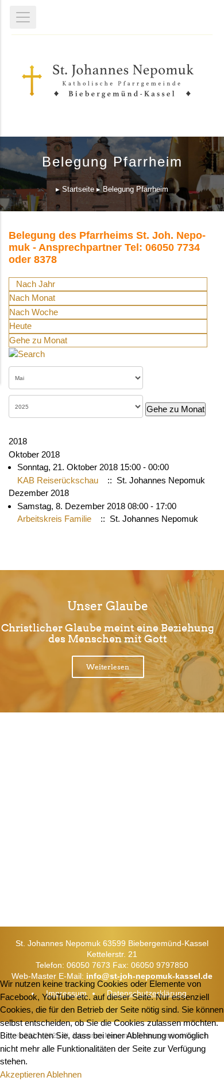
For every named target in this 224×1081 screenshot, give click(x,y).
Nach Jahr (35, 284)
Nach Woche (33, 312)
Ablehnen (64, 1074)
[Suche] (27, 353)
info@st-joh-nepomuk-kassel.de (149, 976)
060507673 (127, 806)
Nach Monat (32, 298)
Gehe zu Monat (38, 340)
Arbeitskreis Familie (54, 519)
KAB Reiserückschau (57, 480)
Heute (20, 326)
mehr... (104, 881)
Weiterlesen (107, 666)
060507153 (126, 845)
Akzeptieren (22, 1074)
